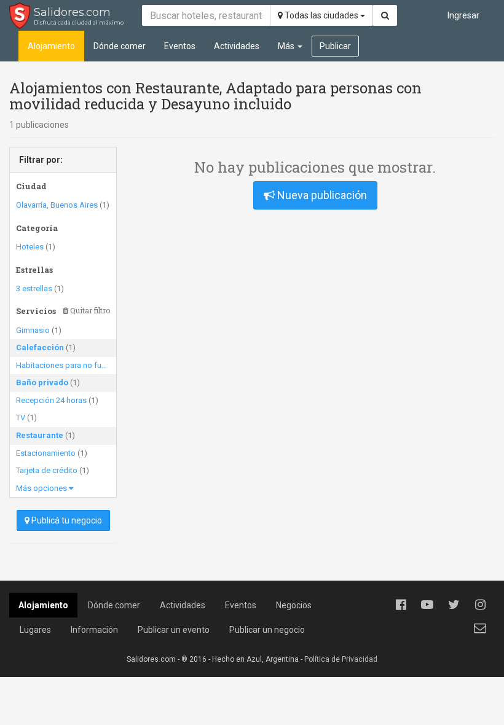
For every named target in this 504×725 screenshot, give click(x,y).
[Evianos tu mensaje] (480, 628)
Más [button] (287, 46)
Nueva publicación (321, 195)
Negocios (294, 605)
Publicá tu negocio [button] (66, 520)
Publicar (335, 46)
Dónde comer (119, 46)
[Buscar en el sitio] (385, 15)
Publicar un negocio (267, 630)
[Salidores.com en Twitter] (453, 604)
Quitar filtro (89, 311)
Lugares (35, 630)
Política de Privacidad (340, 659)
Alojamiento (51, 46)
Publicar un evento (174, 630)
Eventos (179, 46)
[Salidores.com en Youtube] (427, 604)
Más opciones (42, 488)
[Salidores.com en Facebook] (400, 604)
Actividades (236, 46)
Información (94, 630)
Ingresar (463, 15)
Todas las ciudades (321, 15)
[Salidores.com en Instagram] (480, 604)
